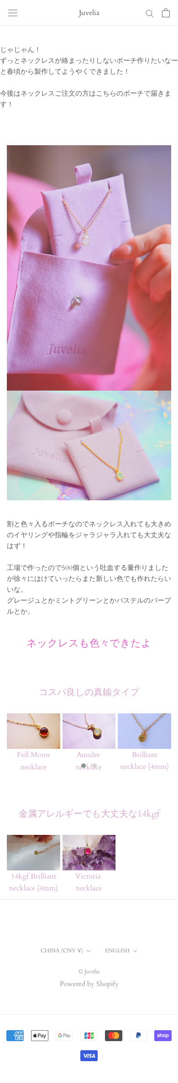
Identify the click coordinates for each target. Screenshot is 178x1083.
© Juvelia (89, 971)
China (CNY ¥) (62, 950)
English (117, 950)
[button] (83, 765)
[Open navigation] (12, 12)
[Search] (150, 13)
